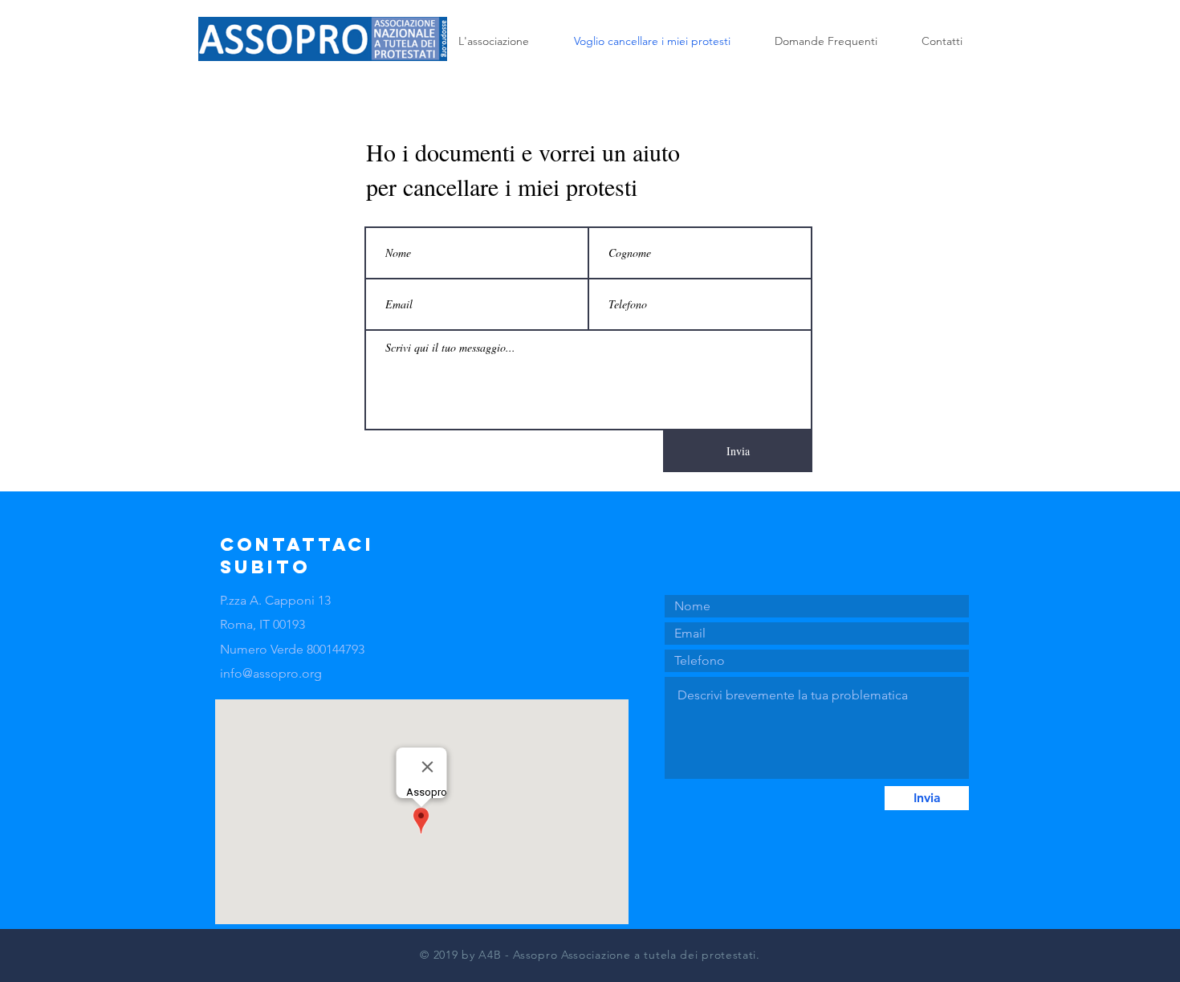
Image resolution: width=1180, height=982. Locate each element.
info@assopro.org (271, 673)
